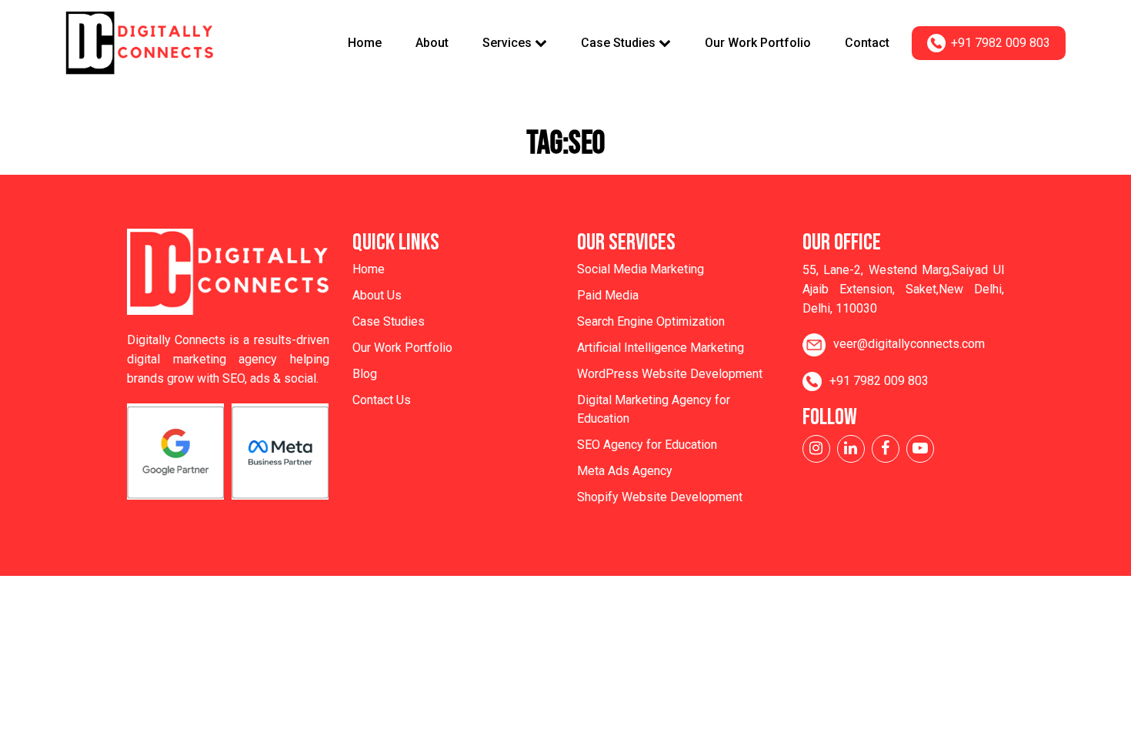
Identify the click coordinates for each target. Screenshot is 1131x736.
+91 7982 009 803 (1000, 42)
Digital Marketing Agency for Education (653, 409)
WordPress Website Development (669, 373)
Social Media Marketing (640, 269)
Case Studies (620, 42)
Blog (364, 373)
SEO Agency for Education (647, 444)
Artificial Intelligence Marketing (660, 347)
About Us (377, 295)
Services (508, 42)
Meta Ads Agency (624, 470)
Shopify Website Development (659, 497)
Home (365, 42)
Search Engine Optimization (651, 321)
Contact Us (381, 400)
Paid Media (608, 295)
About (432, 42)
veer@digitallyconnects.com (909, 343)
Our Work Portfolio (758, 42)
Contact (867, 42)
